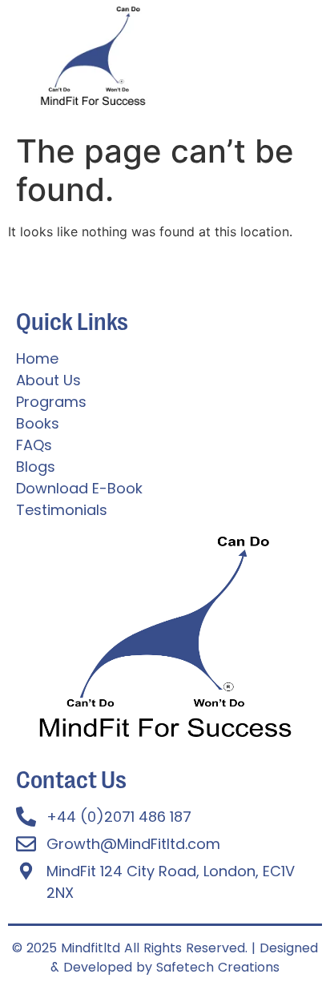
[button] (247, 86)
